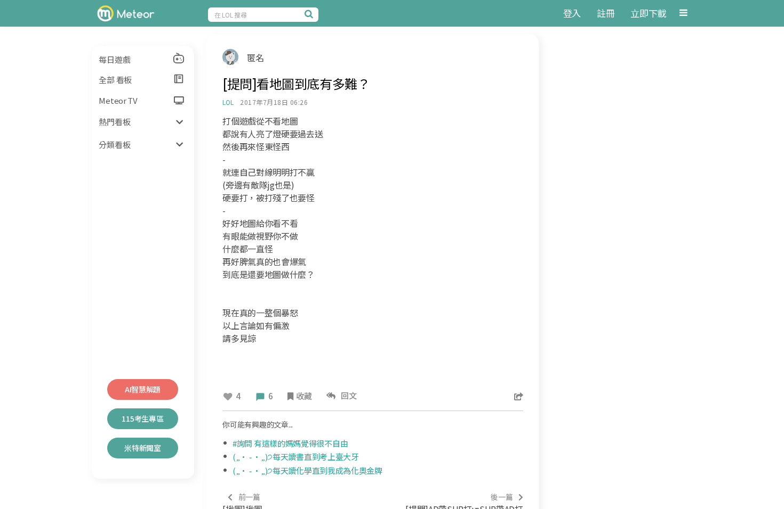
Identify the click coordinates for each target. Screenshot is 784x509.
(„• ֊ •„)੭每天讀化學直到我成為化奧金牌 (307, 470)
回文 (347, 395)
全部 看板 (115, 79)
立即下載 (648, 13)
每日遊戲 (114, 59)
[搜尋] (310, 14)
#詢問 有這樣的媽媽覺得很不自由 (290, 443)
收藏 (303, 395)
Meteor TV (118, 100)
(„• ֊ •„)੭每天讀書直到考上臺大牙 (296, 456)
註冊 (605, 13)
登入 (572, 13)
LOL (227, 101)
